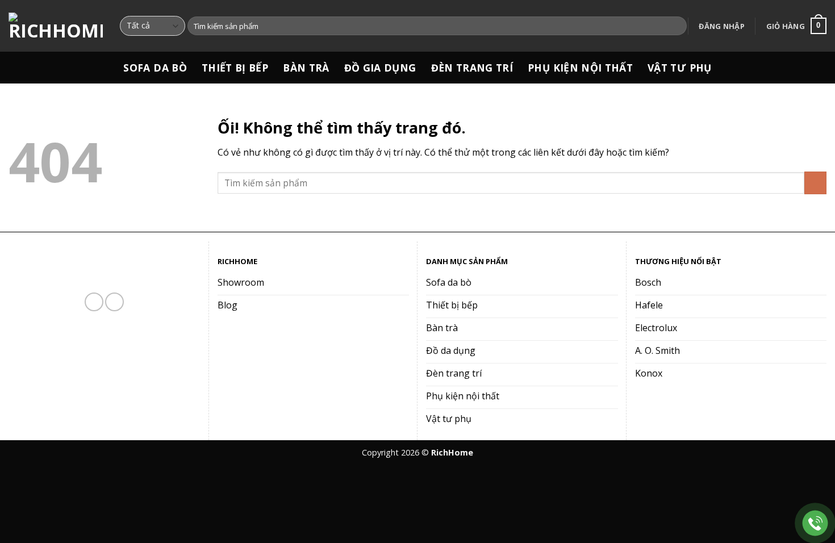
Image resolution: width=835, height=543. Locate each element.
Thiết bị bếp (235, 67)
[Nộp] (676, 26)
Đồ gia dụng (380, 67)
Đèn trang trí (472, 67)
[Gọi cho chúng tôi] (114, 302)
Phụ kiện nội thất (580, 67)
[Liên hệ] (815, 523)
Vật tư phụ (680, 67)
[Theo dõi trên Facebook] (94, 302)
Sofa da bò (155, 67)
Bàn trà (306, 67)
